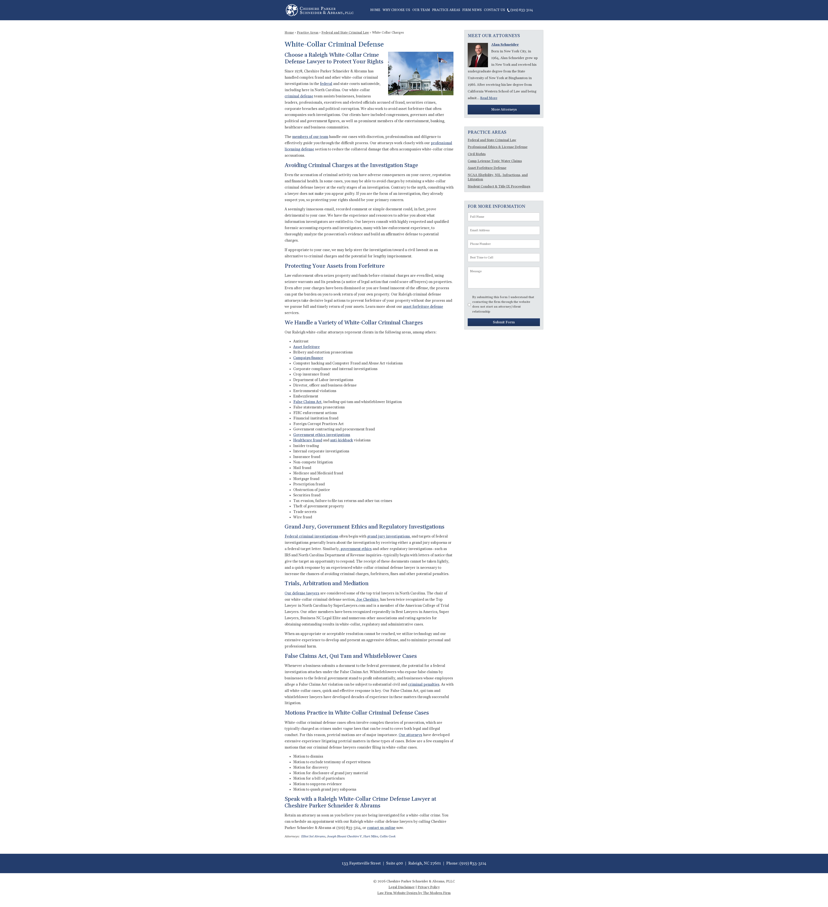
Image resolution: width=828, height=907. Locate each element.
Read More (488, 98)
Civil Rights (477, 154)
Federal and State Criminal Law (492, 140)
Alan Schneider (505, 44)
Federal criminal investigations (311, 536)
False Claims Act (307, 402)
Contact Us (494, 10)
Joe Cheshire (367, 599)
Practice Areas (446, 10)
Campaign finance (308, 358)
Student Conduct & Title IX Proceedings (499, 186)
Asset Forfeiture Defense (487, 168)
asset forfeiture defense (423, 306)
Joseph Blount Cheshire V (344, 836)
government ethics (356, 549)
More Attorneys (504, 109)
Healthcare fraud (307, 440)
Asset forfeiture (306, 347)
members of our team (310, 136)
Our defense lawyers (302, 593)
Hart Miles (370, 836)
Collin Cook (388, 836)
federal (326, 83)
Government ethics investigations (321, 435)
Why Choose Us (396, 10)
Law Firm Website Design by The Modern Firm (414, 893)
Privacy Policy (429, 887)
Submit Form (504, 322)
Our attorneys (410, 735)
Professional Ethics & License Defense (497, 147)
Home (375, 10)
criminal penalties (423, 684)
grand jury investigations (388, 536)
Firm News (472, 10)
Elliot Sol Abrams (313, 836)
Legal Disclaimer (402, 887)
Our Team (421, 10)
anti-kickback (341, 440)
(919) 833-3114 (521, 10)
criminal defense (299, 96)
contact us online (381, 828)
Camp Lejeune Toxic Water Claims (495, 161)
